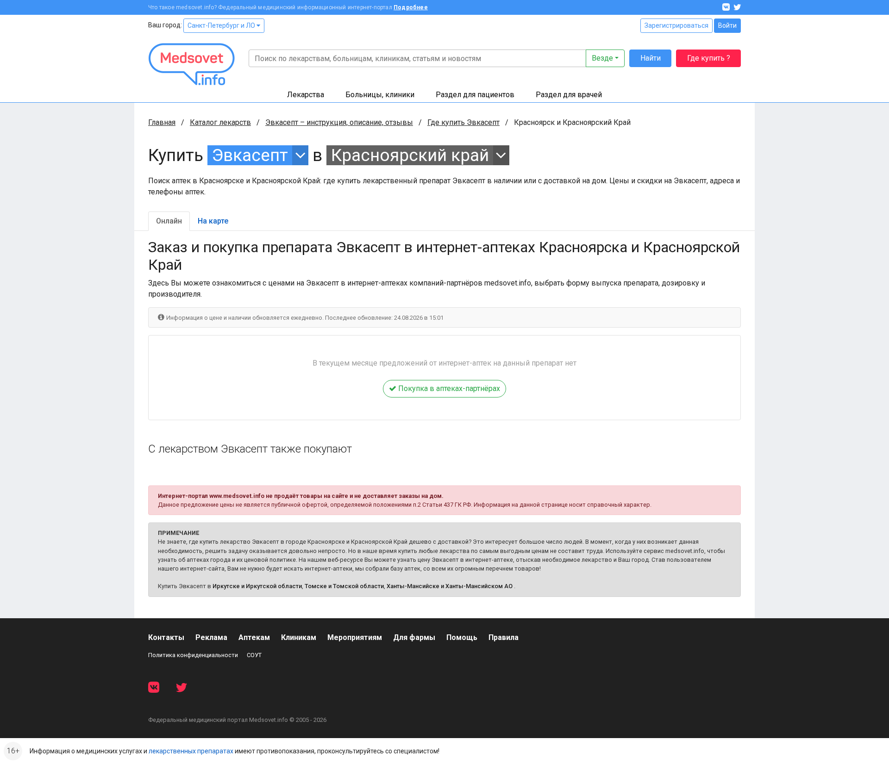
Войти (727, 25)
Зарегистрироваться (676, 25)
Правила (503, 637)
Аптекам (254, 637)
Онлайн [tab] (169, 221)
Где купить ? (708, 58)
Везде (602, 58)
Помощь (461, 637)
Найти (650, 58)
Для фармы (414, 637)
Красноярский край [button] (410, 155)
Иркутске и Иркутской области (257, 586)
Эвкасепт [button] (250, 155)
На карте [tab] (213, 221)
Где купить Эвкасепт (463, 122)
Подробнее (411, 7)
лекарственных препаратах (191, 751)
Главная (161, 122)
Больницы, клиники (379, 94)
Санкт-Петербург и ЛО (222, 25)
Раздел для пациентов (475, 94)
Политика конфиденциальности (193, 655)
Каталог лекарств (220, 122)
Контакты (166, 637)
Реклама (211, 637)
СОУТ (254, 655)
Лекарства (305, 94)
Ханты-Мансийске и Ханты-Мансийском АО (450, 586)
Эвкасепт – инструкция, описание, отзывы (339, 122)
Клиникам (298, 637)
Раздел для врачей (569, 94)
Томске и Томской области (344, 586)
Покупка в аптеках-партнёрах (448, 388)
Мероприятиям (354, 637)
